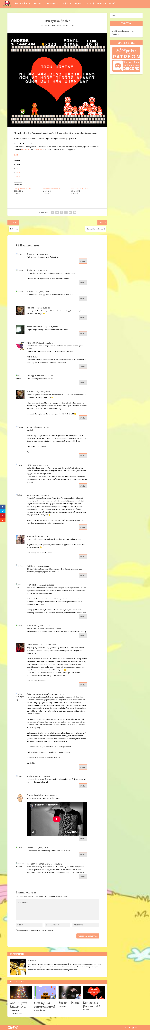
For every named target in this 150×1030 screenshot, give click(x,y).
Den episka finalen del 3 (51, 189)
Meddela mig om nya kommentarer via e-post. (35, 930)
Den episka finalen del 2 (79, 189)
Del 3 (18, 172)
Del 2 (18, 168)
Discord (90, 4)
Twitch (78, 4)
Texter (37, 4)
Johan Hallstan (38, 149)
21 (71, 25)
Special (65, 25)
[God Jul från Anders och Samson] (21, 992)
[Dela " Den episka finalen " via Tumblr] (66, 212)
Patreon (101, 4)
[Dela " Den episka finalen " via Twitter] (57, 212)
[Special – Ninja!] (70, 992)
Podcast (51, 4)
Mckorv (30, 427)
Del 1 (16, 155)
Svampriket (21, 4)
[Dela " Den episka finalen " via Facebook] (53, 212)
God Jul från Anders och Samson (18, 1006)
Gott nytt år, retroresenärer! (44, 1004)
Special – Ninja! (69, 1003)
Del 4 (18, 176)
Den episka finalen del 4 (22, 189)
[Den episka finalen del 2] (94, 992)
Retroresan (45, 25)
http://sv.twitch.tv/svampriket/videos (47, 629)
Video (65, 4)
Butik (112, 4)
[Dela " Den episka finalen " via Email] (70, 212)
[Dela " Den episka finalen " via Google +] (61, 212)
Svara (82, 261)
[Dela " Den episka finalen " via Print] (74, 212)
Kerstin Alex (25, 149)
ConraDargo (32, 644)
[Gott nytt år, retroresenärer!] (45, 992)
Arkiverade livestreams (121, 31)
